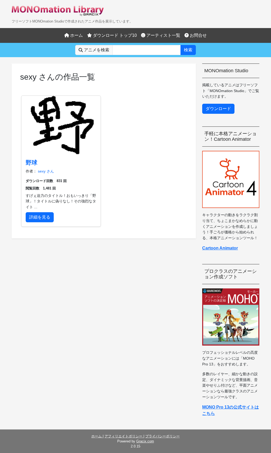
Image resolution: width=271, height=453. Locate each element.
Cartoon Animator (220, 248)
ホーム (76, 35)
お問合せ (198, 35)
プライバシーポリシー (162, 436)
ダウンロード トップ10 (114, 35)
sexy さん (46, 171)
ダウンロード (218, 108)
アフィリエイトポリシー (124, 436)
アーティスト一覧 (162, 35)
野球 (31, 162)
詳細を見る (39, 217)
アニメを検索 (96, 50)
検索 (188, 50)
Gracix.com (145, 441)
